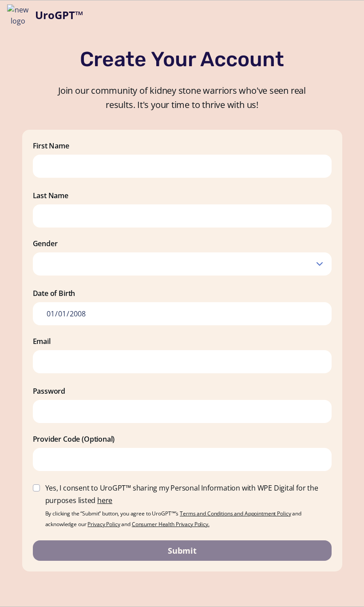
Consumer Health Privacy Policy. (171, 524)
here (104, 500)
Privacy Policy (103, 524)
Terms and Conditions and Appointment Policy (235, 513)
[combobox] (182, 264)
